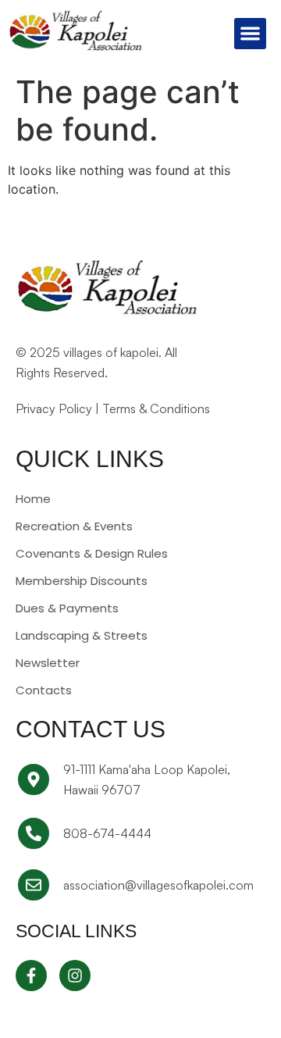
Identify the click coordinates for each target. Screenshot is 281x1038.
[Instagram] (75, 975)
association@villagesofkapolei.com (158, 885)
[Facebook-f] (31, 975)
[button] (250, 34)
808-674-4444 (107, 833)
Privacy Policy (54, 408)
